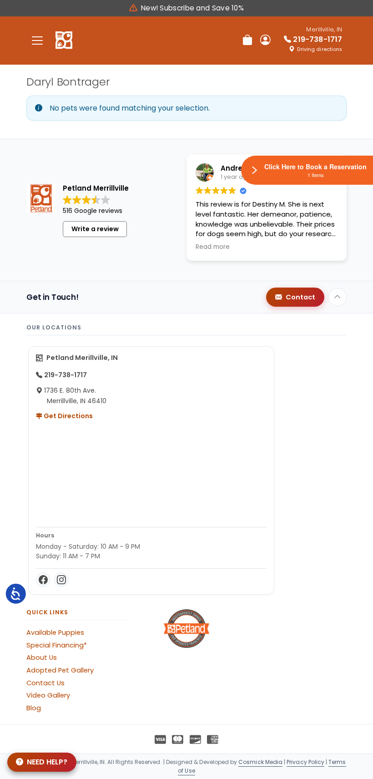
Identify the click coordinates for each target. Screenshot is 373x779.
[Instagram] (61, 579)
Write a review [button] (95, 228)
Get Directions (67, 415)
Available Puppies (55, 632)
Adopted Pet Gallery (60, 670)
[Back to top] (337, 297)
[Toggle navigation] (37, 40)
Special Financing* (56, 645)
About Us (41, 657)
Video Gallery (48, 695)
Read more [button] (213, 247)
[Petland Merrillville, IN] (63, 40)
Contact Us (45, 683)
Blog (33, 708)
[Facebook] (43, 579)
